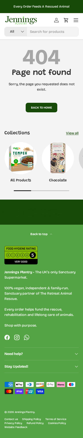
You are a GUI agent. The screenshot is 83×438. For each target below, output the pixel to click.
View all (72, 133)
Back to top (39, 234)
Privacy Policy (13, 423)
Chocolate (57, 180)
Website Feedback (15, 427)
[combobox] (41, 31)
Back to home (41, 107)
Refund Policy (35, 423)
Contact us (11, 419)
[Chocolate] (58, 158)
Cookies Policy (57, 423)
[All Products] (21, 158)
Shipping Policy (31, 419)
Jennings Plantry (25, 412)
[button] (66, 20)
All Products (20, 180)
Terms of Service (55, 419)
